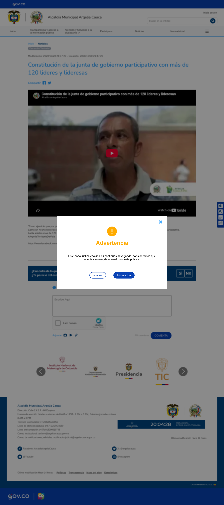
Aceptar (97, 275)
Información (124, 275)
